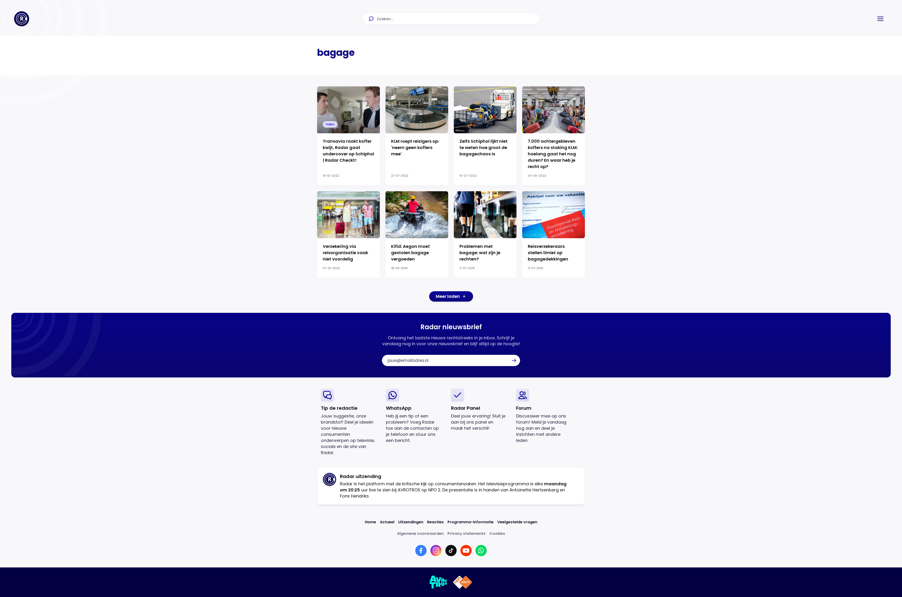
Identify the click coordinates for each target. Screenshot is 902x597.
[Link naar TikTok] (451, 550)
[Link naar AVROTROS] (438, 582)
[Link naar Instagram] (436, 550)
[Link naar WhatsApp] (481, 550)
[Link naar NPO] (462, 582)
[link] (349, 422)
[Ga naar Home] (21, 18)
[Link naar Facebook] (421, 550)
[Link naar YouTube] (466, 550)
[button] (880, 18)
